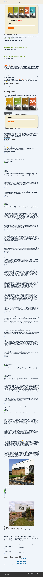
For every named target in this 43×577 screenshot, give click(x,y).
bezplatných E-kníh (23, 79)
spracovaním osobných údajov (12, 125)
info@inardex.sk (21, 561)
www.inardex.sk (21, 563)
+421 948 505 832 (21, 558)
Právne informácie (7, 574)
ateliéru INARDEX (29, 76)
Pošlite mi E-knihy (10, 27)
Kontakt (37, 2)
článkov (19, 79)
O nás (33, 2)
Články (22, 2)
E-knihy (18, 2)
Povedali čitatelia (28, 2)
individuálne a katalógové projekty (22, 534)
